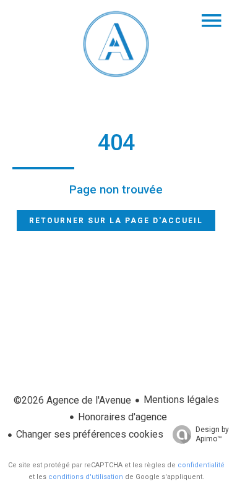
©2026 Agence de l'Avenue (72, 400)
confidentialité (201, 465)
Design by (212, 434)
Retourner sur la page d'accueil (116, 220)
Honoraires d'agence (122, 417)
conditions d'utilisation (85, 477)
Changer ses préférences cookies (89, 434)
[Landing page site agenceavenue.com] (116, 77)
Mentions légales (181, 399)
